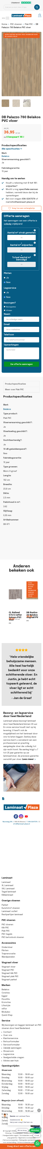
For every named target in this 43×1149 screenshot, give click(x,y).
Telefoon (9, 334)
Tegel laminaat (9, 892)
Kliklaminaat (7, 895)
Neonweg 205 (7, 821)
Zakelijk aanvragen (12, 1048)
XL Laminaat (7, 885)
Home (4, 24)
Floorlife (6, 999)
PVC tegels (7, 934)
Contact (7, 1032)
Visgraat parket (9, 980)
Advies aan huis (11, 1061)
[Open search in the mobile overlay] (21, 7)
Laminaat (6, 882)
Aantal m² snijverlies (21, 245)
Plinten (7, 273)
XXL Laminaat (8, 889)
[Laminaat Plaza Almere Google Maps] (21, 850)
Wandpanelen (8, 957)
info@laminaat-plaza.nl (22, 202)
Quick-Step (7, 1015)
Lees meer (28, 759)
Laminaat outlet (10, 911)
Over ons (7, 1035)
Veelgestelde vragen (13, 1057)
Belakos (5, 156)
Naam (7, 314)
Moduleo (6, 1012)
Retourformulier (11, 1041)
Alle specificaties (11, 149)
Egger (4, 996)
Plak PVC (29, 24)
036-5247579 (28, 199)
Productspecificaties (15, 384)
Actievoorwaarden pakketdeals (29, 1142)
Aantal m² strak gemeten (21, 233)
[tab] (21, 384)
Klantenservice (10, 1038)
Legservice (10, 288)
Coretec (6, 993)
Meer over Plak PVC (14, 389)
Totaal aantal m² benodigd (21, 258)
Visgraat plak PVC (10, 976)
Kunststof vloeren (11, 908)
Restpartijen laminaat (12, 914)
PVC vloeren (16, 24)
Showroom (8, 1051)
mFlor (4, 1009)
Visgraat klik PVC (9, 973)
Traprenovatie (9, 954)
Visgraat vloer (8, 967)
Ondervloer (7, 947)
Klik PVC (5, 928)
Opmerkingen (11, 345)
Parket (5, 905)
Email (7, 324)
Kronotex (6, 1002)
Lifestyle (6, 1005)
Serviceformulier (11, 1045)
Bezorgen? (10, 303)
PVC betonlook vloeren (13, 937)
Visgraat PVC (8, 970)
